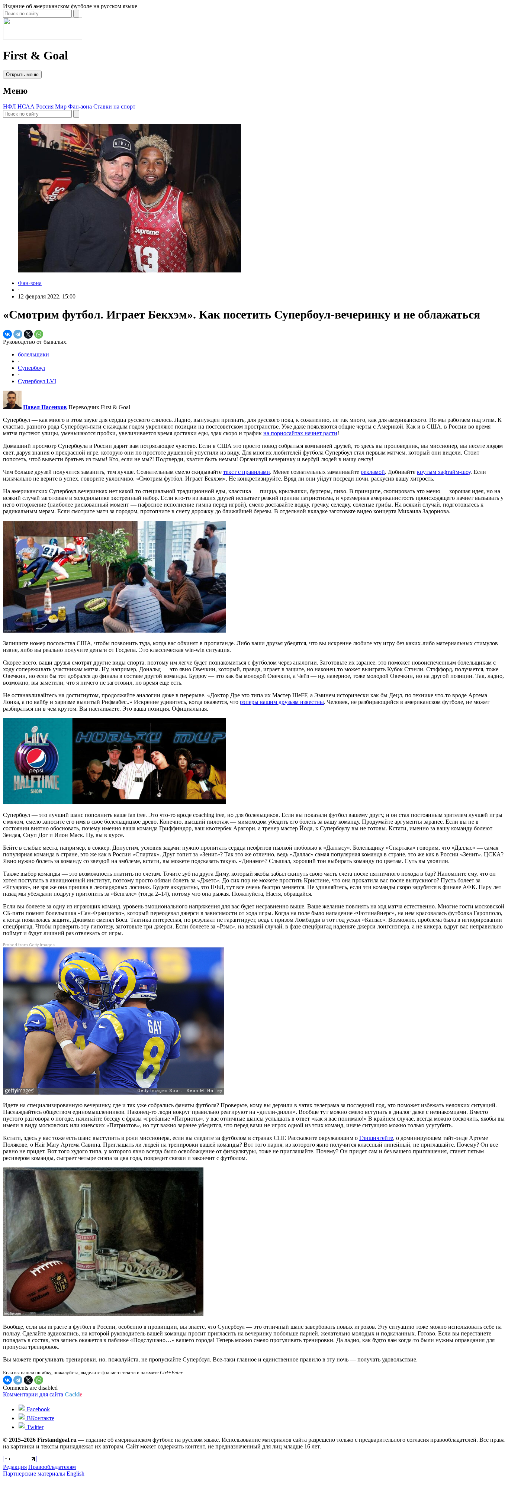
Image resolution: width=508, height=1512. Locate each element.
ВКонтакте (39, 1418)
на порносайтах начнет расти (300, 433)
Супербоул (31, 368)
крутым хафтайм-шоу (443, 472)
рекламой (373, 472)
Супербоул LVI (37, 381)
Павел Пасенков (45, 407)
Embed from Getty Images (29, 945)
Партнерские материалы (34, 1473)
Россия (45, 106)
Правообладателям (52, 1467)
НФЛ (9, 106)
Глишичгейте (376, 1138)
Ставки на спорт (114, 106)
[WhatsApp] (38, 334)
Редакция (15, 1467)
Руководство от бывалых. (35, 342)
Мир (61, 106)
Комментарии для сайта (42, 1394)
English (75, 1473)
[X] (28, 334)
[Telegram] (17, 334)
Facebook (37, 1409)
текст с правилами (246, 472)
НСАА (26, 106)
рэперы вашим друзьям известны (282, 702)
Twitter (34, 1427)
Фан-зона (80, 106)
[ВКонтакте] (7, 334)
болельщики (33, 354)
